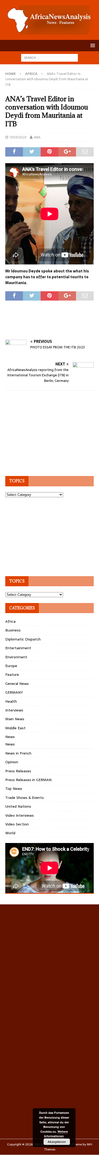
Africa (10, 621)
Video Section (17, 824)
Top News (13, 788)
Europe (11, 666)
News (10, 737)
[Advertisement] (52, 325)
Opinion (11, 762)
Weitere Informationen (56, 1133)
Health (11, 701)
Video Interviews (19, 815)
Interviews (14, 710)
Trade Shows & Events (24, 797)
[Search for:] (49, 57)
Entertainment (18, 648)
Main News (14, 719)
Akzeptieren (57, 1141)
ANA (37, 137)
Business (13, 630)
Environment (16, 657)
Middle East (15, 728)
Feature (12, 674)
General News (17, 683)
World (10, 833)
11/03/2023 (18, 137)
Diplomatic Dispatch (23, 639)
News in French (18, 753)
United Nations (18, 806)
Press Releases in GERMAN (28, 780)
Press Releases (18, 771)
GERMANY (14, 692)
